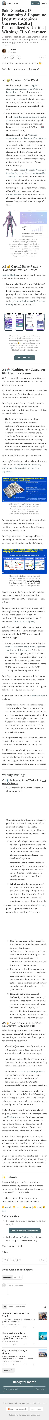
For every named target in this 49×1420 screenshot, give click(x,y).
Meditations (13, 1117)
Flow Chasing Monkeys (13, 1333)
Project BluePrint (14, 194)
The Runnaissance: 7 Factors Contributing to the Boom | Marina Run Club (18, 1357)
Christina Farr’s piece (24, 621)
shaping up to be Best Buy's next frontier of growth (24, 581)
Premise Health (39, 695)
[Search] (44, 1306)
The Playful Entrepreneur (31, 1071)
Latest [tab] (10, 1307)
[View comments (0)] (12, 57)
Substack (12, 1415)
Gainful (41, 905)
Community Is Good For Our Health (16, 1314)
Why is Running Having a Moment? (14, 1352)
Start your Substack (18, 1409)
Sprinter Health (9, 275)
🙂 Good (27, 1207)
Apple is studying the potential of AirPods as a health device (24, 89)
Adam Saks (12, 50)
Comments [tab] (7, 1277)
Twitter (25, 1237)
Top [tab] (4, 1307)
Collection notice (39, 1403)
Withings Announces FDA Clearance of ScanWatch (26, 136)
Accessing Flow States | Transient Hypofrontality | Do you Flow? (15, 1337)
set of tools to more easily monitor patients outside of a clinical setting (25, 648)
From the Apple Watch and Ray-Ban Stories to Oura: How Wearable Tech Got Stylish (26, 173)
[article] (24, 1320)
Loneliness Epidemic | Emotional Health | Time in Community (18, 1320)
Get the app (36, 1409)
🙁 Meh (37, 1207)
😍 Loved (6, 1207)
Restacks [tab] (17, 1277)
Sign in (44, 3)
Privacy (22, 1403)
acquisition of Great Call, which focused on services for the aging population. (21, 468)
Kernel (17, 191)
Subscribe (35, 3)
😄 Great (17, 1207)
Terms (28, 1403)
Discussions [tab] (20, 1307)
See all (7, 1370)
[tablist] (12, 1277)
